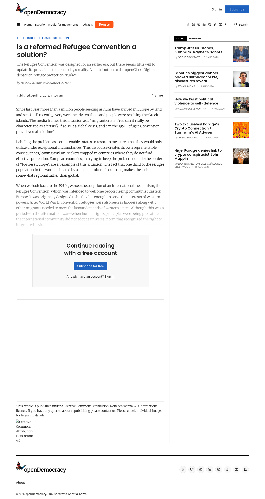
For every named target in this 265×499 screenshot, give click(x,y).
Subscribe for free (90, 266)
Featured (195, 38)
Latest (180, 38)
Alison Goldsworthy (192, 108)
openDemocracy (189, 57)
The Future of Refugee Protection (43, 38)
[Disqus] (90, 350)
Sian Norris (185, 163)
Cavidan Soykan (60, 83)
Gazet (82, 494)
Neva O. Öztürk (31, 83)
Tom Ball (200, 163)
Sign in (109, 276)
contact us (108, 411)
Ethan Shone (186, 86)
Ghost (71, 494)
